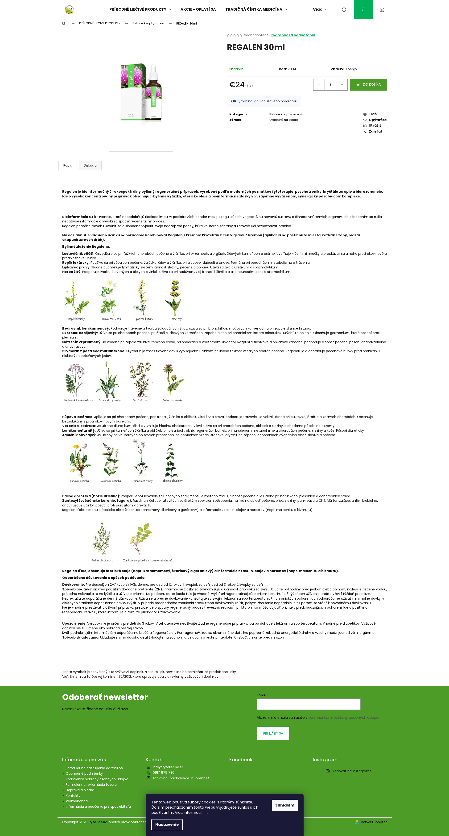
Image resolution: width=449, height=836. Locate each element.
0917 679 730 (163, 772)
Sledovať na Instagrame (352, 771)
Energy (351, 69)
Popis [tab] (67, 165)
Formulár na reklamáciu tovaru (91, 784)
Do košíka (372, 84)
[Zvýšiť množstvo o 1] (341, 84)
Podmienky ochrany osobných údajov (97, 779)
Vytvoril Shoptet (374, 822)
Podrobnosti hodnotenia (293, 35)
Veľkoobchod (77, 801)
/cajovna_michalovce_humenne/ (181, 778)
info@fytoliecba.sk (168, 767)
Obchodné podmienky (84, 773)
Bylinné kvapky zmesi (285, 114)
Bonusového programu (278, 101)
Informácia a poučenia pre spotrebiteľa (98, 806)
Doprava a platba (80, 790)
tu (205, 812)
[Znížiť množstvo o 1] (319, 84)
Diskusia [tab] (90, 165)
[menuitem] (140, 9)
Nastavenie (167, 824)
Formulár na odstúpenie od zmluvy (94, 768)
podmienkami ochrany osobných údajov (344, 717)
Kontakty (73, 795)
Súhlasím (284, 805)
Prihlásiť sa (273, 733)
